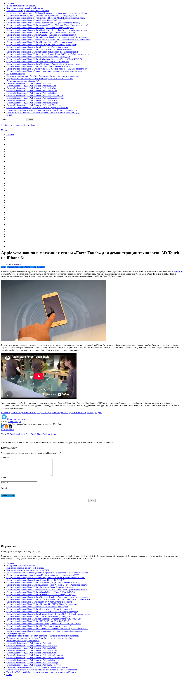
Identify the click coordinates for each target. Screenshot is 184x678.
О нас (9, 115)
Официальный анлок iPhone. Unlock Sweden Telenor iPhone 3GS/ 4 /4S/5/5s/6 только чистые (48, 54)
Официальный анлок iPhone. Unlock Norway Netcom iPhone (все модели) (39, 42)
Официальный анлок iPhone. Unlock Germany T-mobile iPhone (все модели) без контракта (47, 37)
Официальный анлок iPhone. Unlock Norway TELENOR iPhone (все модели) (41, 44)
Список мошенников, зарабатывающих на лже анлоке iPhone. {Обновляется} (42, 110)
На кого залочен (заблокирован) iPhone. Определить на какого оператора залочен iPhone (47, 13)
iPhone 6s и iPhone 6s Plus (25, 267)
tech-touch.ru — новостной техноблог (18, 125)
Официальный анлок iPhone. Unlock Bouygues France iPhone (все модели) (40, 27)
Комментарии (7, 429)
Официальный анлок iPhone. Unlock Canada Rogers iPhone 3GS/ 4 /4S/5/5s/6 (40, 32)
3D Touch (11, 434)
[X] (10, 426)
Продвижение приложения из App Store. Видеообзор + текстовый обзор (39, 78)
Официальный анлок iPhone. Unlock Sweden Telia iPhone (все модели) (38, 57)
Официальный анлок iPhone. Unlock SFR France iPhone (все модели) (37, 47)
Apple (3, 267)
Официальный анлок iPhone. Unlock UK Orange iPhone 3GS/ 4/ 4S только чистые (43, 64)
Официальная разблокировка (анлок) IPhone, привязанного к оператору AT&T (42, 15)
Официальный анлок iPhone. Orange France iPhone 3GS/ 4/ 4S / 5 (35, 20)
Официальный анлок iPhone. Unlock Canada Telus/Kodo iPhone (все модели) (41, 35)
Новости (41, 267)
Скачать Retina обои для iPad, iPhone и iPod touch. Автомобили (35, 98)
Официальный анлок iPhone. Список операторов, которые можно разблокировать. (44, 71)
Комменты (16, 264)
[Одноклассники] (6, 426)
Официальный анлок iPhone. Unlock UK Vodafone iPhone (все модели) (38, 66)
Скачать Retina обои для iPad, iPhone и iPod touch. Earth (31, 90)
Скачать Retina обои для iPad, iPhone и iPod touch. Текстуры (33, 105)
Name (3, 477)
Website (4, 488)
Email (3, 483)
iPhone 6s (41, 434)
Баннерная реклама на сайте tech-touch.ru (25, 8)
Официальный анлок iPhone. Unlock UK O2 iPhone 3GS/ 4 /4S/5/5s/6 (37, 61)
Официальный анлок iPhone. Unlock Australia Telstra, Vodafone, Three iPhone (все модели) (47, 25)
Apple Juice (13, 421)
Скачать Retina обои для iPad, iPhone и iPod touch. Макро (32, 103)
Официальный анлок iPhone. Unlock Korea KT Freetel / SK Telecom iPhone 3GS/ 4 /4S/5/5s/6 (48, 40)
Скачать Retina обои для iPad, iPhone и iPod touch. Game (31, 93)
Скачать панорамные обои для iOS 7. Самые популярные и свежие (37, 107)
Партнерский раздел (15, 73)
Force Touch (31, 434)
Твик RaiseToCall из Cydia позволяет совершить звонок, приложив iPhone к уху (42, 112)
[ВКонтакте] (2, 426)
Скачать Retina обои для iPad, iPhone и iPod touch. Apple (31, 86)
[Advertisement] (92, 521)
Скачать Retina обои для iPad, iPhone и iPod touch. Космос (32, 100)
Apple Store (20, 434)
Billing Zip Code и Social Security (21, 6)
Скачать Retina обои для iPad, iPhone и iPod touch (28, 83)
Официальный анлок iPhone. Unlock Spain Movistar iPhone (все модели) (39, 49)
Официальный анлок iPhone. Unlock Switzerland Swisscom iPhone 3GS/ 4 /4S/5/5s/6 (44, 59)
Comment (5, 457)
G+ (20, 421)
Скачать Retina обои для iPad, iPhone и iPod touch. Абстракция (34, 95)
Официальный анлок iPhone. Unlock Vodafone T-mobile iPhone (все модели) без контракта (47, 69)
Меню (4, 130)
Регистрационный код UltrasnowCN (22, 81)
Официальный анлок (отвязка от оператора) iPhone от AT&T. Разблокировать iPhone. (45, 18)
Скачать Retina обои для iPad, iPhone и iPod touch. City (31, 88)
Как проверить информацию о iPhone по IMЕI (27, 10)
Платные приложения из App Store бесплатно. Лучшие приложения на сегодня (42, 76)
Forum (92, 501)
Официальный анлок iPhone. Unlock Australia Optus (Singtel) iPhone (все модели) (43, 23)
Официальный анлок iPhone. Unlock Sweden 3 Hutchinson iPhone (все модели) (42, 52)
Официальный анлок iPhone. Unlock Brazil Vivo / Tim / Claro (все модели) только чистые (46, 30)
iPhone (10, 267)
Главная (10, 3)
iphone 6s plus (51, 434)
